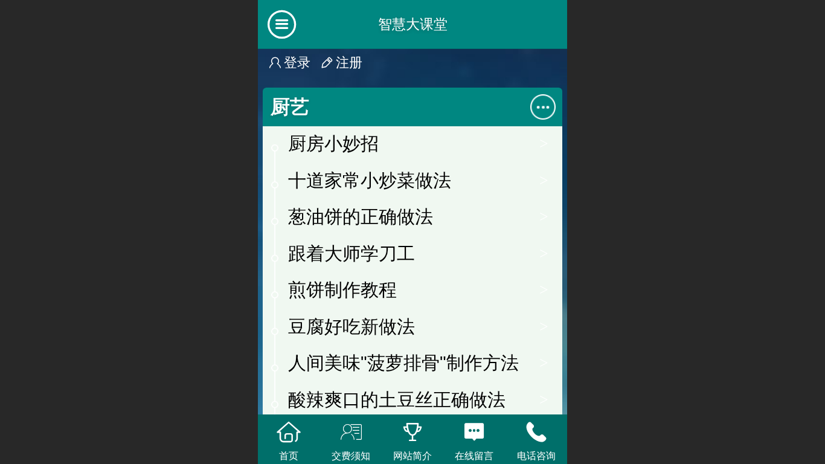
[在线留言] (474, 431)
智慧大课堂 (413, 24)
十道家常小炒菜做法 (369, 180)
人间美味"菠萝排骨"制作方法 (403, 363)
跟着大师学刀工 (351, 253)
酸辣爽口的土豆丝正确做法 (397, 400)
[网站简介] (412, 431)
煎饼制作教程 (342, 290)
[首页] (288, 431)
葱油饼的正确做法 (360, 217)
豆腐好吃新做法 (351, 327)
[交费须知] (350, 431)
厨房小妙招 (333, 143)
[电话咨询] (536, 431)
